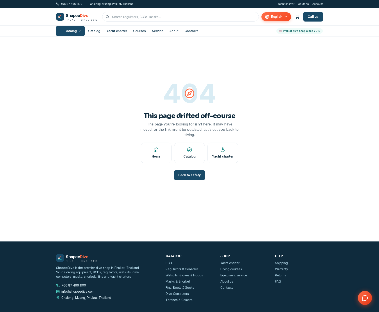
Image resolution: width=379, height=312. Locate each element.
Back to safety (189, 175)
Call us (313, 16)
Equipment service (233, 275)
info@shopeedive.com (77, 291)
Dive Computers (177, 294)
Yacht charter (286, 3)
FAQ (278, 281)
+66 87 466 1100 (71, 3)
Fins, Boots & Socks (180, 287)
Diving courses (231, 269)
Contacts (191, 31)
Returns (280, 275)
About (174, 31)
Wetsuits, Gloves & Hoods (184, 275)
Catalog (70, 31)
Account (317, 3)
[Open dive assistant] (365, 298)
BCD (169, 263)
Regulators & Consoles (182, 269)
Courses (303, 3)
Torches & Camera (179, 300)
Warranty (281, 269)
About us (226, 281)
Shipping (281, 263)
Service (157, 31)
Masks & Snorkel (178, 281)
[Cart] (297, 16)
